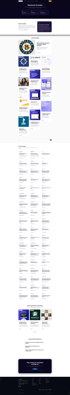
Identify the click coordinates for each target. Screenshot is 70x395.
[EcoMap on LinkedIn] (18, 386)
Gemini (46, 389)
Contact (39, 382)
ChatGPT (40, 389)
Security (51, 392)
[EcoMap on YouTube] (20, 386)
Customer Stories (47, 382)
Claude (43, 389)
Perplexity (50, 389)
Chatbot (32, 382)
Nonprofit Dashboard (34, 383)
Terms (47, 392)
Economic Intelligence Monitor (35, 384)
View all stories (35, 331)
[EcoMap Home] (20, 1)
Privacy (48, 392)
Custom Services (33, 385)
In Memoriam (40, 383)
